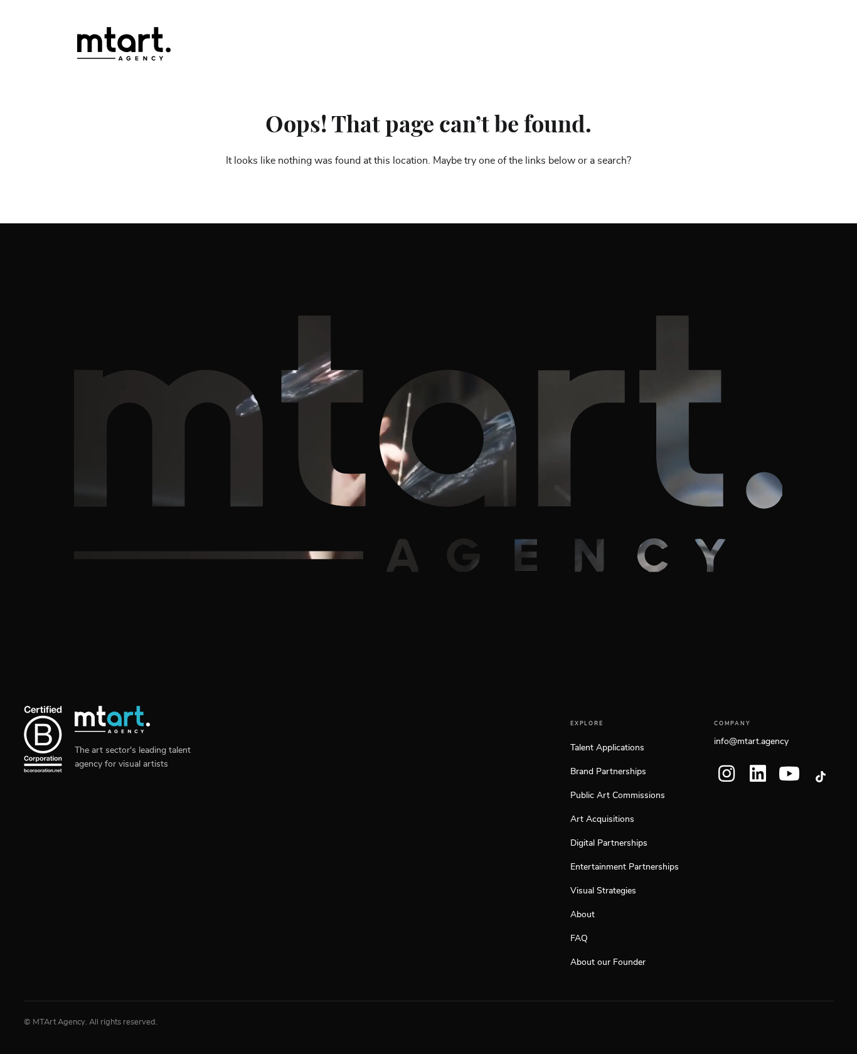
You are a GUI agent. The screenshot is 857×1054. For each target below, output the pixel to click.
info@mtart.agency (751, 741)
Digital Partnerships (608, 843)
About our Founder (608, 962)
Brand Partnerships (608, 771)
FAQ (579, 938)
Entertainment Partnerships (624, 867)
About (582, 914)
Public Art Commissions (617, 795)
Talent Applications (607, 747)
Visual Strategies (603, 890)
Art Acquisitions (602, 819)
